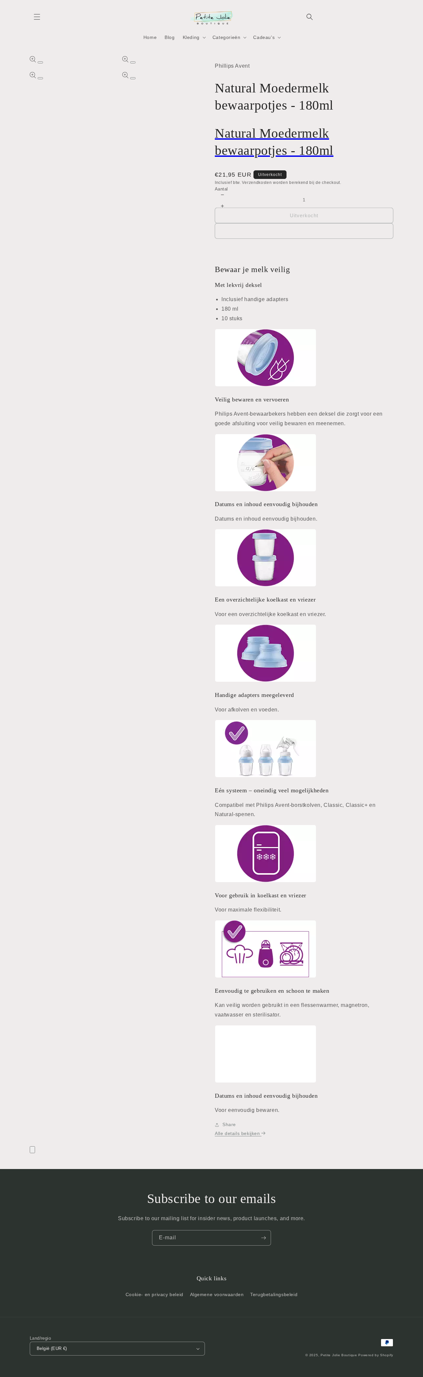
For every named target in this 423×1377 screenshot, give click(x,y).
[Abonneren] (263, 1238)
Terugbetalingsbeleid (273, 1294)
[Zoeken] (309, 17)
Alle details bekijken (238, 1133)
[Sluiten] (32, 1149)
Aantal (221, 189)
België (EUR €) (52, 1348)
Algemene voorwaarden (217, 1294)
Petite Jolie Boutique (339, 1355)
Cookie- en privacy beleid (154, 1294)
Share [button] (229, 1124)
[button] (37, 17)
